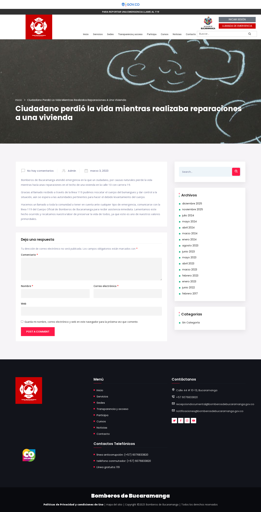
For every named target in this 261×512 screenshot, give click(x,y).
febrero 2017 (190, 293)
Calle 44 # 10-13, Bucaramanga (196, 390)
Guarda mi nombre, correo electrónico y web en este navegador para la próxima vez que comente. (81, 321)
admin (72, 171)
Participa (151, 34)
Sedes (110, 34)
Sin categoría (191, 322)
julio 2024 (188, 215)
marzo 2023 (189, 269)
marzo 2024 (189, 233)
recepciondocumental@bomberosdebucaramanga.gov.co (215, 404)
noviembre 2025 (192, 209)
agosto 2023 (190, 245)
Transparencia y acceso (130, 34)
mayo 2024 (189, 221)
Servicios (98, 34)
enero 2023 (189, 281)
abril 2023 (188, 263)
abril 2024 (188, 227)
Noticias (177, 34)
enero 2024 (189, 239)
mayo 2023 (189, 257)
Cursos (164, 34)
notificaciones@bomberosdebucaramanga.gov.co (209, 411)
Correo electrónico (106, 286)
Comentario (29, 255)
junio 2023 (188, 251)
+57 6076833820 (187, 397)
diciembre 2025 (192, 203)
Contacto (191, 34)
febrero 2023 (190, 275)
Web (23, 303)
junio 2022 (188, 287)
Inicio (86, 34)
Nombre (27, 286)
